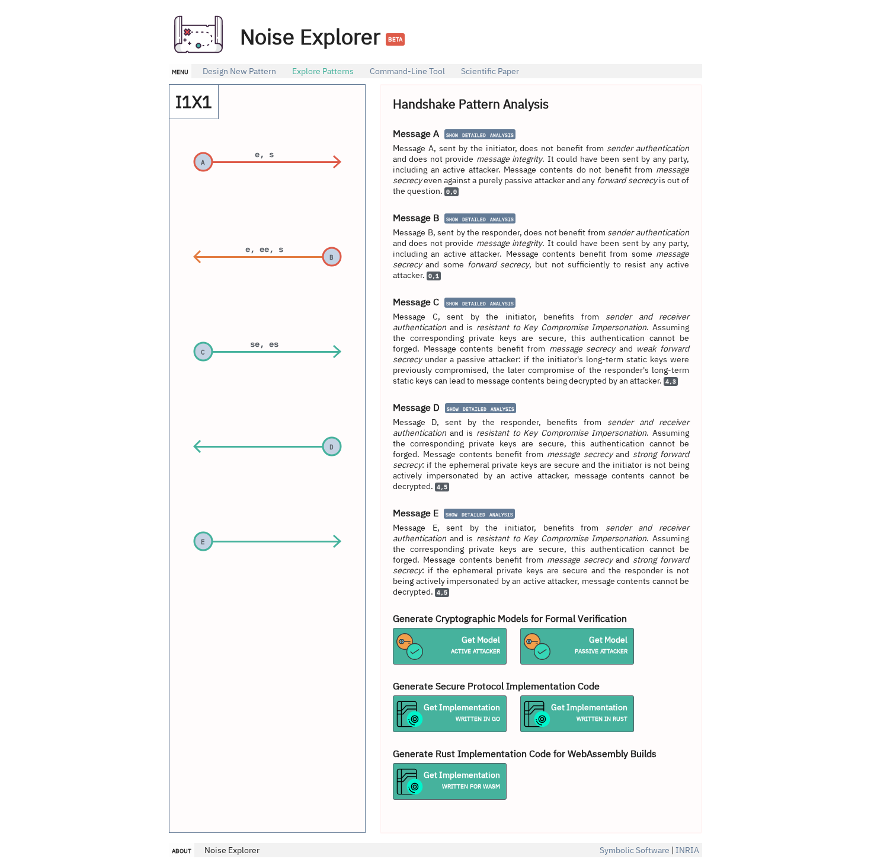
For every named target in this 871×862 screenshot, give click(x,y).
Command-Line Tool (407, 71)
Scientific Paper (490, 71)
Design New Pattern (239, 71)
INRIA (687, 850)
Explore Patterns (323, 71)
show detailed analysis (480, 134)
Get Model (475, 645)
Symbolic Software (635, 850)
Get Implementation (462, 712)
